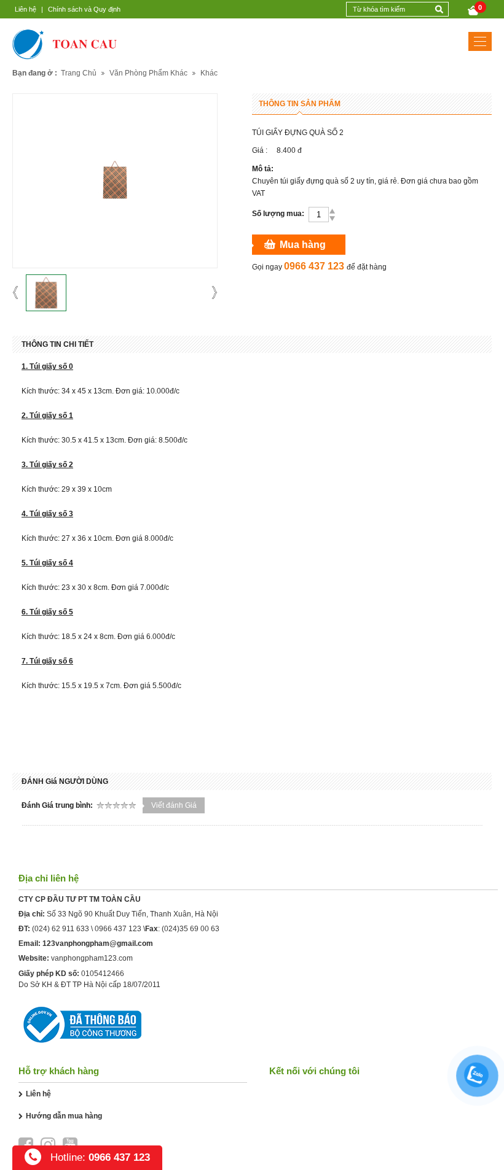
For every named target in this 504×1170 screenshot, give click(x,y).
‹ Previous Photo (19, 292)
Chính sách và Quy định (84, 9)
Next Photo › (210, 292)
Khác (209, 73)
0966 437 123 (118, 928)
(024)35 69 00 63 (190, 928)
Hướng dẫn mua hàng (64, 1116)
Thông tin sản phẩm (300, 103)
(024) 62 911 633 (60, 928)
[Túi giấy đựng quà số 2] (46, 292)
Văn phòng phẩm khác (148, 73)
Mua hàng (303, 244)
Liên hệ (25, 9)
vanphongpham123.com (92, 958)
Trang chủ (78, 73)
